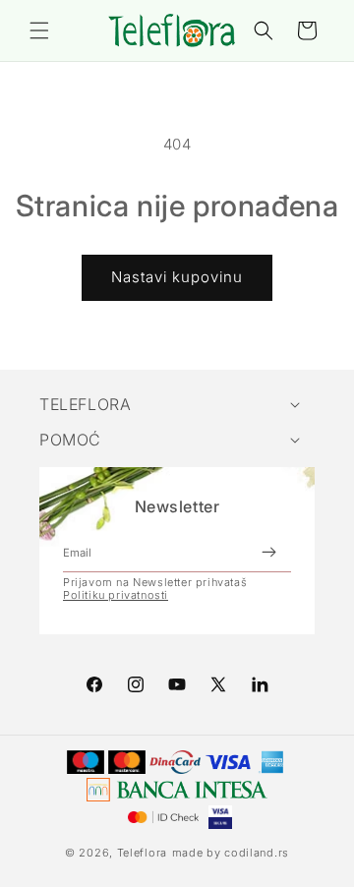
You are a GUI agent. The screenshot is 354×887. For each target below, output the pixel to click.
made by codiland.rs (230, 852)
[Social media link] (259, 684)
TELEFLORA (85, 404)
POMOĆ (70, 439)
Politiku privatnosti (115, 595)
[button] (39, 30)
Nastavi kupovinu (177, 276)
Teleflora (142, 852)
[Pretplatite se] (268, 552)
